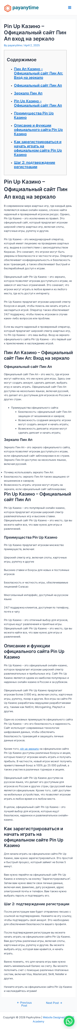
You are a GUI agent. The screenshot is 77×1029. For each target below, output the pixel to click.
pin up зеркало (29, 748)
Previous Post (24, 1004)
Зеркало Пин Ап (28, 93)
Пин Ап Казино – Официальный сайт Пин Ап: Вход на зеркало (38, 73)
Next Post (54, 1002)
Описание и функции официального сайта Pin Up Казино (38, 129)
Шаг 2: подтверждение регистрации (34, 164)
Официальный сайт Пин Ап (38, 85)
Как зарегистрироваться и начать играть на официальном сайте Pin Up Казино (38, 148)
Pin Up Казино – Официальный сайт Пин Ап (38, 103)
